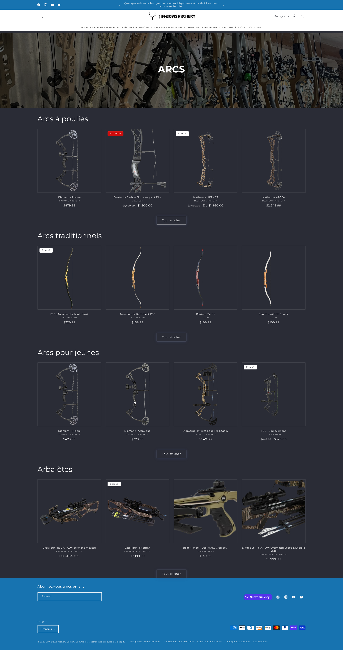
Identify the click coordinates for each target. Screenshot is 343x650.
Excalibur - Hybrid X (137, 547)
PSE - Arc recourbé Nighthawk (69, 314)
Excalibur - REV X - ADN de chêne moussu (69, 547)
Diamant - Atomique (137, 430)
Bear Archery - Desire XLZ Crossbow (205, 547)
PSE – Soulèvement (273, 430)
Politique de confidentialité (179, 641)
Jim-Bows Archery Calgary (60, 642)
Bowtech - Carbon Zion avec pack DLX (137, 197)
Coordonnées (260, 641)
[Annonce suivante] (224, 4)
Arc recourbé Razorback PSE (137, 314)
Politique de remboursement (144, 641)
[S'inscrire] (97, 596)
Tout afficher (171, 220)
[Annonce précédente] (119, 4)
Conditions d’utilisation (209, 641)
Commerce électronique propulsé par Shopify (100, 642)
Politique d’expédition (238, 641)
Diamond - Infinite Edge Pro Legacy (205, 430)
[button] (41, 16)
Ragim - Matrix (205, 314)
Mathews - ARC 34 (273, 197)
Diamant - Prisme (69, 197)
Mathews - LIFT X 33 (205, 197)
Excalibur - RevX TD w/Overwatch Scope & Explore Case (273, 549)
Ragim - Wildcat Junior (273, 314)
